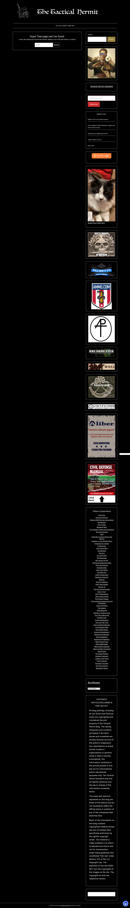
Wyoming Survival (102, 532)
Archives (94, 683)
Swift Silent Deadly (102, 584)
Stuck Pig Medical (102, 582)
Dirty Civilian (102, 525)
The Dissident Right (101, 627)
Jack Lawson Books (101, 596)
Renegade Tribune (102, 668)
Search (90, 35)
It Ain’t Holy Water (102, 570)
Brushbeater (102, 522)
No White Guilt (101, 618)
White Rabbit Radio (102, 644)
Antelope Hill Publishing (101, 639)
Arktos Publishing (102, 637)
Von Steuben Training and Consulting (102, 530)
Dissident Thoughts (101, 663)
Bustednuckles (102, 568)
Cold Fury (102, 553)
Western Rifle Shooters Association (102, 520)
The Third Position (102, 666)
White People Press (101, 642)
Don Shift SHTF (102, 556)
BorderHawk (102, 551)
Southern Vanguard (101, 656)
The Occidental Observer (102, 625)
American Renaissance (101, 632)
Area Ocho (101, 515)
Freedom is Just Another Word (102, 541)
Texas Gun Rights (102, 606)
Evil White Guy (101, 572)
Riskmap (102, 580)
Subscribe (94, 104)
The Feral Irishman (102, 565)
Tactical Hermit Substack (65, 26)
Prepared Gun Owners (102, 544)
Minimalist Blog (65, 905)
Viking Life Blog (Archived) (102, 649)
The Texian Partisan (101, 654)
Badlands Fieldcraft (101, 577)
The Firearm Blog (101, 548)
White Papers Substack (101, 647)
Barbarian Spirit (102, 527)
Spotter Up (101, 587)
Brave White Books (102, 630)
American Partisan (102, 518)
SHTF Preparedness (101, 594)
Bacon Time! (102, 592)
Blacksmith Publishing (102, 634)
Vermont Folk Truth (101, 622)
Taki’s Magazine (102, 610)
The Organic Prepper (102, 599)
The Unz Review (102, 661)
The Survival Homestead (102, 589)
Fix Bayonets (102, 546)
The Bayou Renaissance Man (101, 563)
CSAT (102, 534)
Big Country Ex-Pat (102, 560)
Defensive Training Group (101, 613)
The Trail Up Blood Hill (102, 615)
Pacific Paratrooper (101, 575)
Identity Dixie (101, 651)
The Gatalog (102, 608)
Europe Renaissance (101, 620)
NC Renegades (102, 558)
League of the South (102, 659)
